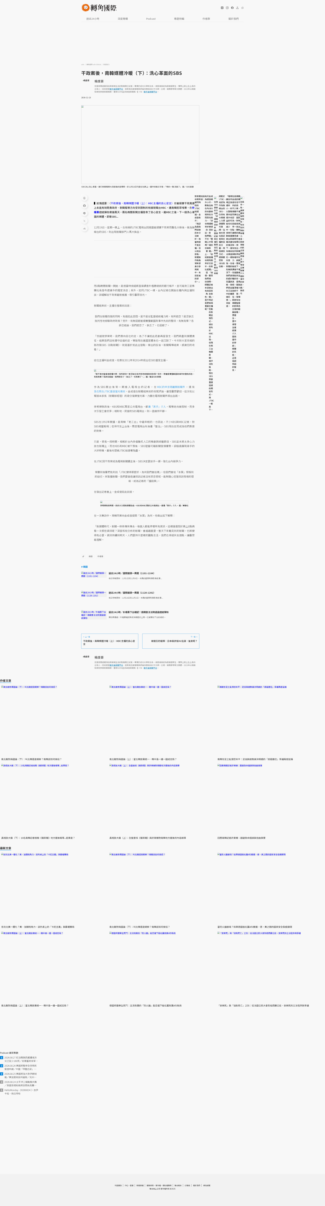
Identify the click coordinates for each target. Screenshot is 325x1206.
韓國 (91, 556)
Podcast (151, 18)
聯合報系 (178, 1185)
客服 (131, 1185)
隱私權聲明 (167, 1185)
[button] (222, 7)
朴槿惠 (100, 556)
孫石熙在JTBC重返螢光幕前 (109, 391)
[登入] (237, 7)
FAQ (126, 1185)
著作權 (158, 1185)
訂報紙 (187, 1185)
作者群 (206, 18)
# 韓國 (84, 566)
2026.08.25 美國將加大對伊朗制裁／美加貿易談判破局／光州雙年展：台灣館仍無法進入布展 (20, 1075)
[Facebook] (84, 205)
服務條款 (150, 1185)
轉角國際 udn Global (93, 64)
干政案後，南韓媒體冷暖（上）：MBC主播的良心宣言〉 (142, 203)
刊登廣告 (118, 1185)
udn (82, 64)
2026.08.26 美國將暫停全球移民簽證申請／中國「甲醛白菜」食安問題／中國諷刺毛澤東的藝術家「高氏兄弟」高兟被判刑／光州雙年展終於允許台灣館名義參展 (20, 1067)
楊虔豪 (99, 81)
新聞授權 (140, 1185)
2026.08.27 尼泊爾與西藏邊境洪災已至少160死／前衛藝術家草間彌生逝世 (21, 1059)
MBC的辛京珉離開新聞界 (171, 387)
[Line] (84, 213)
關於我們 (234, 18)
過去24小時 (92, 18)
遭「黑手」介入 (157, 406)
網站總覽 (206, 1185)
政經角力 (106, 64)
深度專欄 (123, 18)
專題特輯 (179, 18)
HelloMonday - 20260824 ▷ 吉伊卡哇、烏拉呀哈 (21, 1091)
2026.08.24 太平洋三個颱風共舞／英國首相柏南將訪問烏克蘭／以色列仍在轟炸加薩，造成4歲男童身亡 (21, 1083)
